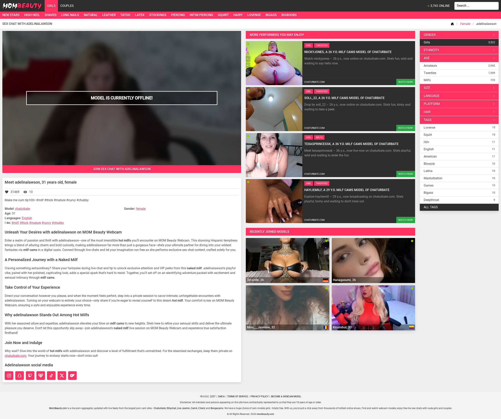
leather (109, 15)
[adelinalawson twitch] (30, 375)
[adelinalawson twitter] (62, 375)
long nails (70, 15)
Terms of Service (237, 396)
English (27, 218)
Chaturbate (160, 408)
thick (25, 223)
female (141, 209)
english (429, 149)
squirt (223, 15)
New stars (11, 15)
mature (36, 223)
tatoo (125, 15)
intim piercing (201, 15)
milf (16, 223)
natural (91, 15)
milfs (427, 80)
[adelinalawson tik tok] (51, 375)
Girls (51, 6)
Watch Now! (405, 82)
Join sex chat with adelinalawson (121, 169)
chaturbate (22, 209)
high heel (32, 15)
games (428, 185)
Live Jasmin (183, 408)
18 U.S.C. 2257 (207, 396)
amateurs (430, 66)
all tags (431, 207)
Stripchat (171, 408)
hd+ (426, 142)
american (430, 156)
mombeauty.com (265, 414)
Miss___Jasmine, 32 (261, 327)
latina (428, 171)
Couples (67, 6)
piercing (178, 15)
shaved (50, 15)
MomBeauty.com (58, 408)
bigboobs (289, 15)
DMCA (221, 396)
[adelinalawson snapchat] (19, 375)
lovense (254, 15)
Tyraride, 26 (255, 280)
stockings (157, 15)
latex (139, 15)
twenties (430, 73)
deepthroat (431, 200)
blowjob (429, 164)
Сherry (201, 408)
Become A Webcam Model (286, 396)
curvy (47, 223)
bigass (271, 15)
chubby (59, 223)
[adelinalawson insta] (9, 375)
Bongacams (217, 408)
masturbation (433, 178)
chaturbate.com (15, 356)
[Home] (453, 24)
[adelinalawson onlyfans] (72, 375)
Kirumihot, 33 (342, 327)
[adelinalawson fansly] (40, 375)
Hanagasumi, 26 (344, 280)
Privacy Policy (259, 396)
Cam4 (194, 408)
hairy (238, 15)
